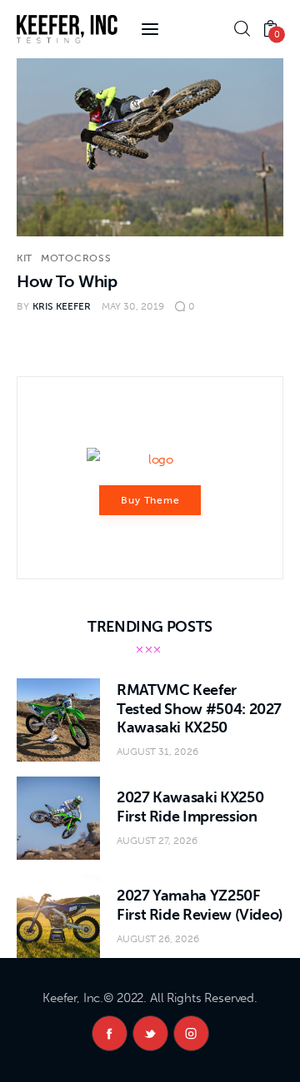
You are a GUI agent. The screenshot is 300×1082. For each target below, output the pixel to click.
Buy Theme (151, 500)
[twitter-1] (150, 1033)
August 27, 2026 (157, 840)
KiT (24, 258)
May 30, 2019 (133, 306)
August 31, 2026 (157, 751)
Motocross (76, 258)
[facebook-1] (110, 1033)
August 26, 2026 (158, 939)
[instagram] (191, 1033)
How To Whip (67, 281)
